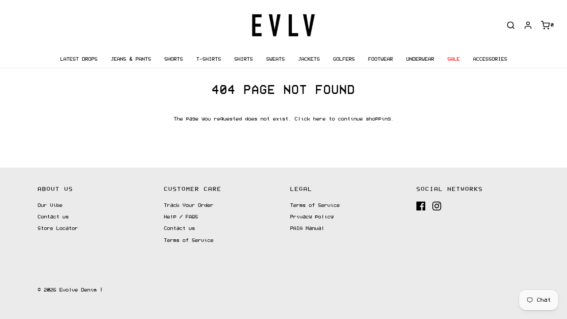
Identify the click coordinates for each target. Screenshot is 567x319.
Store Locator (58, 228)
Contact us (53, 217)
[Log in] (528, 25)
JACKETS (309, 59)
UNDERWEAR (420, 59)
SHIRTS (243, 59)
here (319, 119)
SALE (453, 59)
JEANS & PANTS (131, 59)
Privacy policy (312, 217)
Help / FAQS (181, 217)
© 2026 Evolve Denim (67, 290)
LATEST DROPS (78, 59)
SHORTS (173, 59)
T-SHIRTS (208, 59)
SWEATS (275, 59)
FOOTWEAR (380, 59)
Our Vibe (50, 205)
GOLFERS (344, 59)
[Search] (510, 25)
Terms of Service (189, 240)
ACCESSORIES (490, 59)
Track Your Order (189, 205)
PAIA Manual (307, 228)
